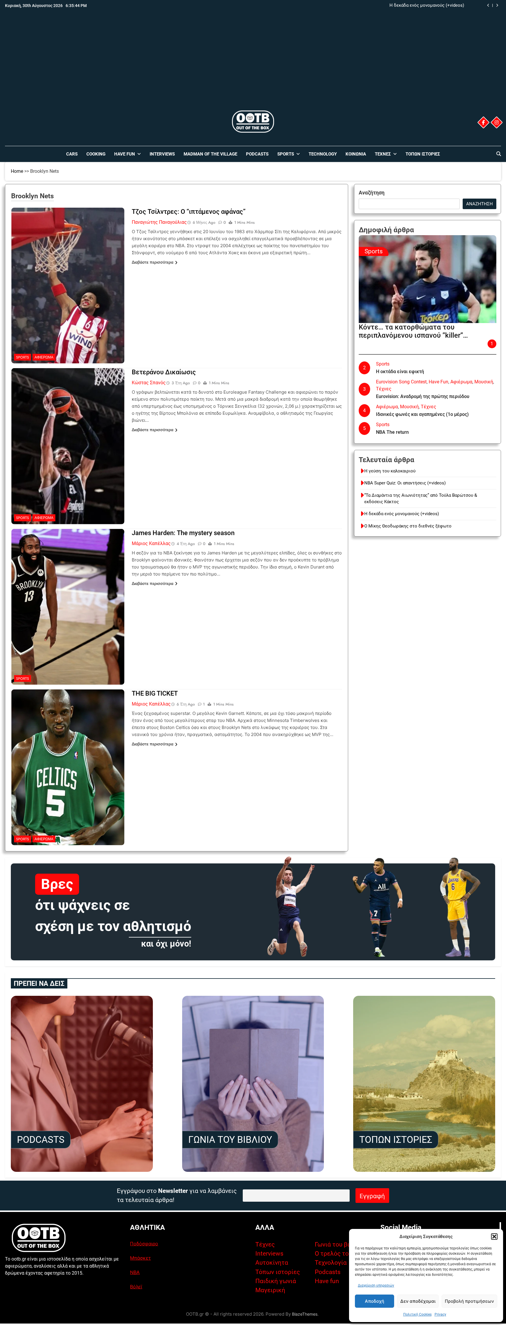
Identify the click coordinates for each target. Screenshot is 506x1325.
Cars (72, 154)
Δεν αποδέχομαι (417, 1301)
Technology (323, 154)
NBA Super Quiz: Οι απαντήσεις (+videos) (405, 483)
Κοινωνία (356, 154)
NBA (135, 1272)
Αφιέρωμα (44, 357)
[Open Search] (498, 153)
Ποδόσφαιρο (144, 1244)
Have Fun (124, 154)
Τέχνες (383, 154)
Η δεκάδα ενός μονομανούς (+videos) (426, 5)
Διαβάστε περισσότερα (152, 262)
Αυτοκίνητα (271, 1262)
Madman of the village (210, 154)
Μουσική (483, 382)
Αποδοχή (374, 1301)
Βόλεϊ (136, 1287)
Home (17, 171)
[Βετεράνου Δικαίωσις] (67, 404)
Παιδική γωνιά (275, 1281)
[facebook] (483, 122)
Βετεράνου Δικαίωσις (164, 372)
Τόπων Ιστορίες (423, 154)
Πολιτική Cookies (417, 1314)
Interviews (162, 154)
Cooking (95, 154)
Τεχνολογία (331, 1262)
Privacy (440, 1314)
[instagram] (496, 122)
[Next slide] (497, 5)
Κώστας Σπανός (149, 382)
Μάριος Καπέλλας (151, 543)
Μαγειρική (270, 1290)
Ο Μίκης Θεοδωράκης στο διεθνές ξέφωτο (408, 526)
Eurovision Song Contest (401, 382)
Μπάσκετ (140, 1258)
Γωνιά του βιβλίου (340, 1244)
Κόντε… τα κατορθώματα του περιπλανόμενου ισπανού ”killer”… (413, 331)
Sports (285, 154)
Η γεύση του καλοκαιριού (390, 471)
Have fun (327, 1281)
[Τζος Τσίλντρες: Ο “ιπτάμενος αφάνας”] (67, 244)
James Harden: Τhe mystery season (183, 533)
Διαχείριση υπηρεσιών (376, 1285)
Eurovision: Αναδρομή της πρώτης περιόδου (422, 396)
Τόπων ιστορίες (277, 1272)
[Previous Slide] (488, 5)
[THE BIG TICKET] (67, 726)
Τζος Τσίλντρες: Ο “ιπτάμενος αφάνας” (189, 211)
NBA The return (392, 432)
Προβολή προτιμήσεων (469, 1301)
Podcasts (257, 154)
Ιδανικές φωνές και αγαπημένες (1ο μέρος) (422, 414)
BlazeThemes (304, 1314)
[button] (494, 1236)
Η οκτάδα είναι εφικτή (400, 371)
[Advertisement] (253, 65)
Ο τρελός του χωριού (344, 1253)
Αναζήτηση (371, 192)
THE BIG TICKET (155, 693)
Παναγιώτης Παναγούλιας (159, 222)
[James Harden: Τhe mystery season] (67, 565)
